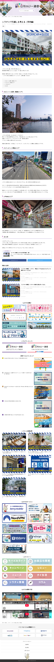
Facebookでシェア (14, 260)
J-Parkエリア (7, 84)
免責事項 (27, 644)
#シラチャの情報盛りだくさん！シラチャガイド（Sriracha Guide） (20, 24)
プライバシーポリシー (27, 641)
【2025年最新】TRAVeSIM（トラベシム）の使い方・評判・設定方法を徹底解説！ (26, 0)
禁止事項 (27, 647)
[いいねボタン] (3, 26)
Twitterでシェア (40, 260)
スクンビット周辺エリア (10, 82)
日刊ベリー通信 (4, 16)
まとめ (6, 85)
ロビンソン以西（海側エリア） (11, 80)
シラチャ (9, 16)
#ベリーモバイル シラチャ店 (39, 24)
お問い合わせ (27, 650)
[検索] (34, 11)
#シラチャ (4, 24)
